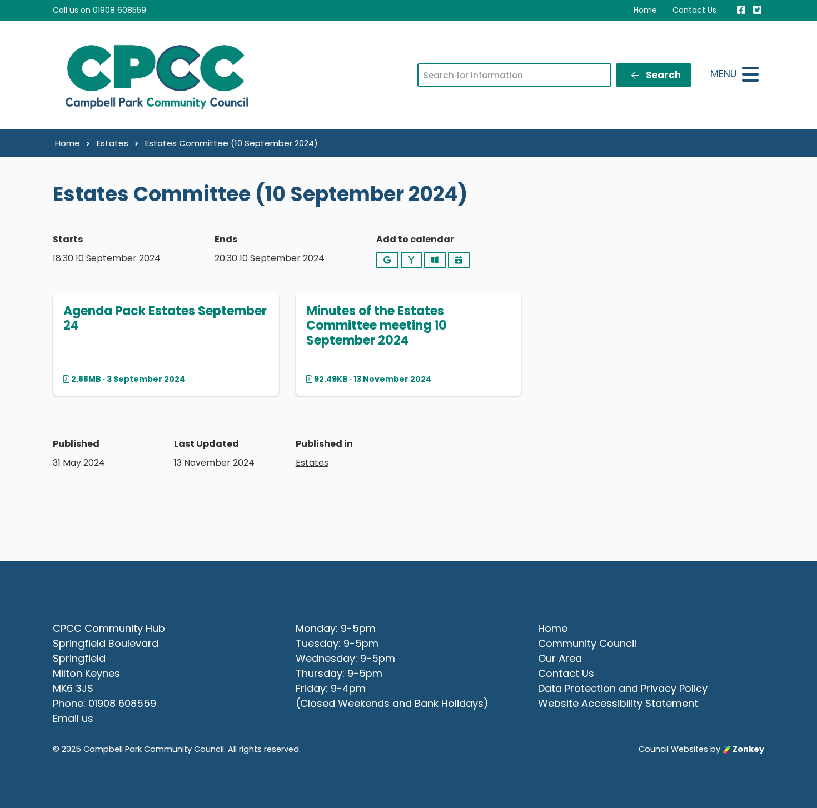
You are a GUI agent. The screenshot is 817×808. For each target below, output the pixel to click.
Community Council (587, 643)
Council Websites (673, 749)
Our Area (560, 658)
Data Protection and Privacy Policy (623, 688)
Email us (73, 718)
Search (662, 75)
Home (645, 10)
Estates (312, 462)
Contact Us (694, 10)
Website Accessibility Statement (618, 703)
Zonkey (747, 749)
